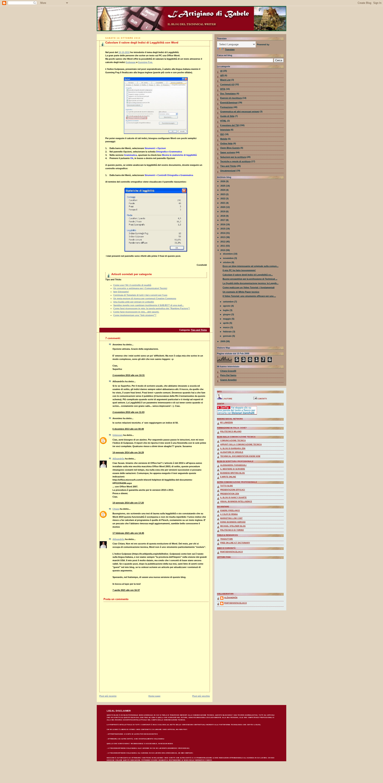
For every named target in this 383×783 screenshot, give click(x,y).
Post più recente (107, 696)
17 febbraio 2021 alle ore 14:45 (128, 533)
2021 (223, 203)
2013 (223, 237)
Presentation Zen (229, 494)
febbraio (227, 331)
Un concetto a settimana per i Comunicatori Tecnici (140, 288)
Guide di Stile (227, 116)
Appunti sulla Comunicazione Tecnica (241, 444)
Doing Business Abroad (233, 522)
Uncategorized (228, 170)
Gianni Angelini (228, 380)
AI (221, 71)
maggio (227, 319)
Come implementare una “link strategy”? (134, 315)
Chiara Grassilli (228, 371)
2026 (223, 181)
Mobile (223, 139)
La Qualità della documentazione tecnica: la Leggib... (250, 283)
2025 (223, 186)
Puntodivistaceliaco (231, 552)
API (222, 75)
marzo (226, 327)
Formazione (226, 107)
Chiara (116, 509)
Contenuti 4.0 (227, 84)
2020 (223, 207)
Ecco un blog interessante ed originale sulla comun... (250, 266)
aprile (226, 323)
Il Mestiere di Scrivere (232, 469)
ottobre (227, 262)
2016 (223, 224)
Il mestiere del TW (229, 125)
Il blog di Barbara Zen (232, 448)
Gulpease (131, 62)
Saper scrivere (227, 152)
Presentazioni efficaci (232, 490)
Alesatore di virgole (231, 452)
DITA (222, 89)
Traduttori (226, 539)
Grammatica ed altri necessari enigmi (239, 111)
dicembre (228, 254)
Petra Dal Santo (228, 375)
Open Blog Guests (230, 148)
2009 (223, 341)
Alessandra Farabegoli (233, 465)
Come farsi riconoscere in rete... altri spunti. (136, 312)
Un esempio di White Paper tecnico (241, 292)
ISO (222, 134)
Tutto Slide (226, 486)
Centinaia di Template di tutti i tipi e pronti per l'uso (140, 295)
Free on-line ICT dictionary (235, 543)
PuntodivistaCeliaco (235, 603)
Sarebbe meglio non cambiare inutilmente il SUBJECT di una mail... (148, 305)
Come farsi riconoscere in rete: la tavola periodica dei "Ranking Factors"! (151, 308)
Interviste (225, 129)
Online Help (226, 143)
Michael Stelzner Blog (233, 526)
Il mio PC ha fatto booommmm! (239, 270)
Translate (230, 49)
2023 (223, 194)
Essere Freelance (230, 510)
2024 (223, 190)
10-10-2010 (124, 52)
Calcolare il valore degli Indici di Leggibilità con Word (141, 42)
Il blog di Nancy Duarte (233, 498)
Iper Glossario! (121, 291)
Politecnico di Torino (232, 530)
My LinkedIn (226, 423)
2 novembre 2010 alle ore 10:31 (129, 375)
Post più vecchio (201, 696)
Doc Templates (228, 93)
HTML (223, 120)
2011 (223, 246)
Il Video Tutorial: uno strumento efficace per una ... (249, 296)
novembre (228, 258)
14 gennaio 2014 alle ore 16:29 (128, 452)
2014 (223, 233)
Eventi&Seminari (229, 102)
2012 (223, 241)
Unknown (118, 435)
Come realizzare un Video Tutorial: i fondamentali (248, 287)
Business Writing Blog (232, 473)
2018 (223, 216)
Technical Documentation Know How (240, 456)
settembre (228, 301)
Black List (225, 80)
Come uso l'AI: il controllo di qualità (132, 285)
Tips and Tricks (199, 330)
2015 (223, 228)
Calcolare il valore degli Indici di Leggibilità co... (248, 275)
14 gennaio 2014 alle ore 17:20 (128, 503)
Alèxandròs (118, 458)
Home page (154, 696)
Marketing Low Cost (231, 518)
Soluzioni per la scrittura (233, 157)
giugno (227, 314)
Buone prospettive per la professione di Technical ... (250, 279)
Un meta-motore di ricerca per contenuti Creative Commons (144, 298)
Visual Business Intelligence (236, 502)
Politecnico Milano (230, 431)
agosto (227, 306)
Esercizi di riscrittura (231, 98)
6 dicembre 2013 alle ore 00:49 (128, 429)
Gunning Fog (145, 62)
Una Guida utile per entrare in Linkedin (133, 302)
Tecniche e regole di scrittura (235, 161)
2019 (223, 211)
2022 (223, 198)
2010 (223, 250)
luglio (226, 310)
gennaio (227, 336)
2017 (223, 220)
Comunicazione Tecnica (233, 440)
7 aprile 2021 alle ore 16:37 (126, 590)
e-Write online (228, 477)
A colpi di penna (229, 514)
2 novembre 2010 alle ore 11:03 (128, 412)
